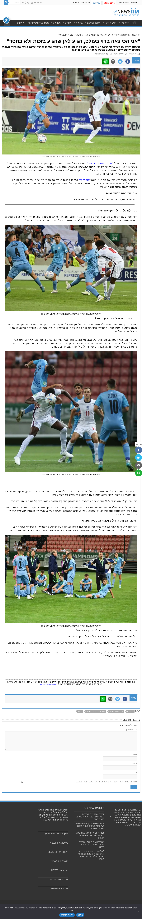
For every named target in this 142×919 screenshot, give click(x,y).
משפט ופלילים (93, 23)
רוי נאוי (80, 711)
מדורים (68, 23)
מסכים (80, 915)
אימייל (134, 763)
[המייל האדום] (23, 2)
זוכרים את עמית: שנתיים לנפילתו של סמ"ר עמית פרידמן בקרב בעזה (90, 816)
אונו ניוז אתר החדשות (58, 879)
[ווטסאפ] (138, 472)
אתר (135, 772)
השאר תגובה (100, 54)
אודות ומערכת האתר (81, 2)
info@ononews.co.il (49, 684)
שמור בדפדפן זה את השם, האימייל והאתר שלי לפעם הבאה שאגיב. (106, 781)
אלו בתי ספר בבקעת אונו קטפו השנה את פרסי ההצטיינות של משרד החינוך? (90, 826)
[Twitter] (38, 2)
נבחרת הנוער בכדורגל (99, 163)
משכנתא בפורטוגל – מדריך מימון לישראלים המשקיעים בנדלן (91, 844)
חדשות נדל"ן (110, 23)
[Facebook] (41, 2)
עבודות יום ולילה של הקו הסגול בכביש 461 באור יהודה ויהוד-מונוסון (90, 835)
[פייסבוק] (138, 450)
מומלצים (21, 23)
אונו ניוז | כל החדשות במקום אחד (134, 22)
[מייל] (138, 465)
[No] (138, 911)
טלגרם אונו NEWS (59, 861)
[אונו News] (125, 11)
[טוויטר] (138, 457)
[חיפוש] (6, 2)
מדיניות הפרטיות (67, 915)
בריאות (79, 23)
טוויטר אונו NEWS (59, 870)
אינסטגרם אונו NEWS (58, 852)
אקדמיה (56, 23)
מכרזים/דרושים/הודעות (38, 23)
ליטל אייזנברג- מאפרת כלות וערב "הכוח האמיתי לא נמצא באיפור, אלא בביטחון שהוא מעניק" (91, 855)
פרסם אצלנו (109, 3)
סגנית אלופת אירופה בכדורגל (95, 711)
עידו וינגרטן (133, 54)
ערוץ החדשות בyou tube (56, 833)
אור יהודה (84, 180)
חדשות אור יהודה (122, 35)
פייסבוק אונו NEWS (59, 843)
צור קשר (96, 3)
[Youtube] (35, 2)
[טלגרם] (28, 2)
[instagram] (32, 2)
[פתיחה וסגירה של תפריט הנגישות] (6, 20)
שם (135, 754)
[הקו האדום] (25, 2)
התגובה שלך (131, 729)
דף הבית (136, 35)
